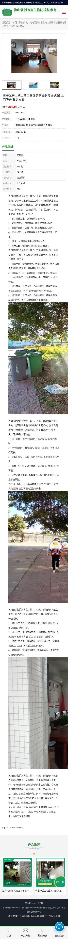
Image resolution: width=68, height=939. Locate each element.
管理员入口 (45, 916)
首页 (15, 22)
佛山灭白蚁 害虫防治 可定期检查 (50, 890)
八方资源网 (25, 916)
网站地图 (55, 916)
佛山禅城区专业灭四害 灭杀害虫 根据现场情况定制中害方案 (30, 890)
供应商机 (23, 22)
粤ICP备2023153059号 (30, 908)
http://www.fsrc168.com (12, 827)
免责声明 (35, 916)
